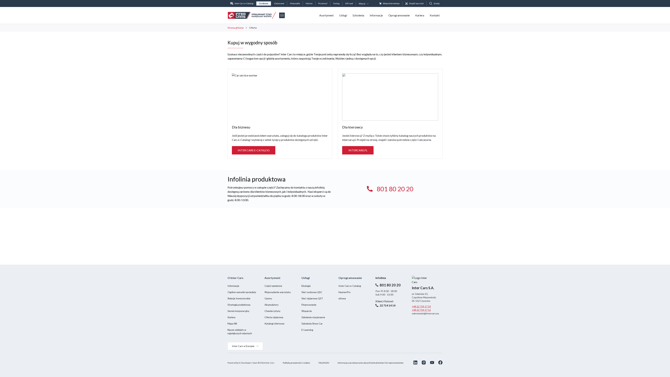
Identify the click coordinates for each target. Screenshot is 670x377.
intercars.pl (357, 150)
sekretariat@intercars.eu (425, 313)
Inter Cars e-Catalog (254, 150)
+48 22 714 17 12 (421, 309)
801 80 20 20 (395, 188)
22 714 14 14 (387, 305)
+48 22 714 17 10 (421, 306)
